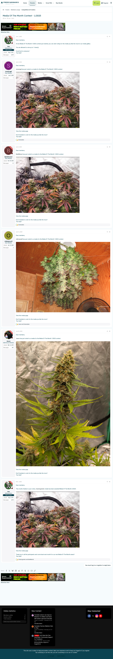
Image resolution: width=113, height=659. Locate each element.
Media (40, 3)
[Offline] (5, 37)
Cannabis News (38, 623)
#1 (109, 36)
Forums (32, 3)
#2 (109, 62)
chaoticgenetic (40, 489)
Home (25, 3)
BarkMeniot (19, 154)
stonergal (18, 69)
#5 (109, 331)
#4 (109, 232)
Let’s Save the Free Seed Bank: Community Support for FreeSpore (43, 637)
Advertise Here (5, 32)
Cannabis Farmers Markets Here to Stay (43, 627)
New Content (36, 611)
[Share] (107, 37)
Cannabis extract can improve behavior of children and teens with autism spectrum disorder (43, 616)
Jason (18, 338)
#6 (109, 481)
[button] (43, 3)
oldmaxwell (19, 239)
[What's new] (111, 3)
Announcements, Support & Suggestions (41, 643)
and (23, 324)
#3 (109, 147)
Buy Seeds (59, 3)
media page (24, 131)
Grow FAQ (49, 3)
